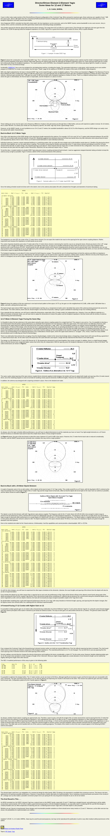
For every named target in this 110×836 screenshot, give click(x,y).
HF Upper (8, 831)
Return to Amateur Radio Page (13, 828)
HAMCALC (11, 67)
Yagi (13, 831)
